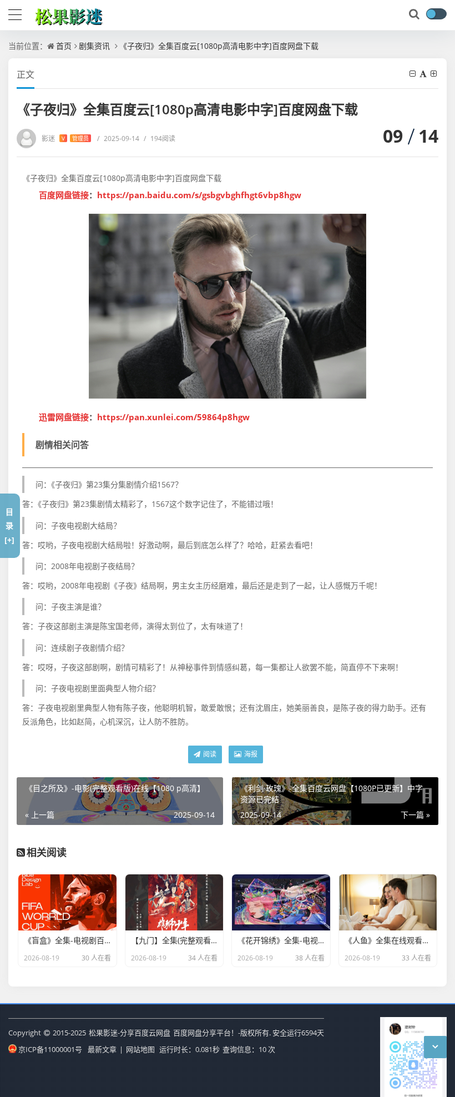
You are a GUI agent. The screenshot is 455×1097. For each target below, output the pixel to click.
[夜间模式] (436, 13)
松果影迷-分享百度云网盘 (129, 1033)
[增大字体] (434, 73)
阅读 (208, 754)
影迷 (65, 138)
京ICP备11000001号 (50, 1049)
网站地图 (140, 1049)
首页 (64, 46)
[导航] (15, 13)
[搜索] (415, 14)
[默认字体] (423, 73)
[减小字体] (413, 73)
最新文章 (102, 1049)
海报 (249, 754)
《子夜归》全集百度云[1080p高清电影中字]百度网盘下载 (218, 46)
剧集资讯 (94, 46)
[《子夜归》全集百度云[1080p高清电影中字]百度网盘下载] (227, 306)
